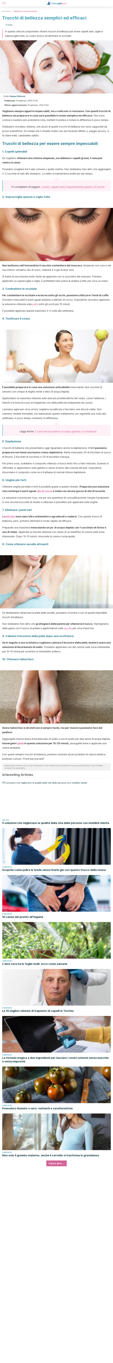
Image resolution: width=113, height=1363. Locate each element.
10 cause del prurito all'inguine (22, 917)
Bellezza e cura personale (25, 11)
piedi (21, 743)
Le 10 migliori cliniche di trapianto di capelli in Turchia (38, 1011)
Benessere (7, 11)
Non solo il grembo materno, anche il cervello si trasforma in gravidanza (50, 1155)
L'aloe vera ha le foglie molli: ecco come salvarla (34, 964)
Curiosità (7, 867)
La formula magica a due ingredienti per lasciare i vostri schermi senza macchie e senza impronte (55, 1059)
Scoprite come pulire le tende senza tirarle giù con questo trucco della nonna (54, 870)
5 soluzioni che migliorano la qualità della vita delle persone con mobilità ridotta (55, 823)
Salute (5, 820)
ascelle (68, 628)
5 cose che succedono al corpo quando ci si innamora (65, 431)
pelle (35, 304)
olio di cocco (44, 491)
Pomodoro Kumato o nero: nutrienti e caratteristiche (37, 1108)
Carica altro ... (56, 1163)
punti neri (9, 516)
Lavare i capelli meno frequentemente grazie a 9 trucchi (72, 186)
